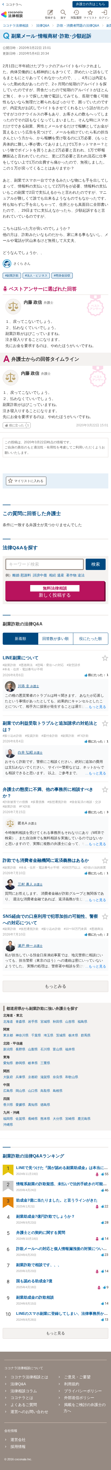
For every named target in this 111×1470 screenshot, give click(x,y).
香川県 (8, 1105)
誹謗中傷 (40, 575)
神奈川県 (22, 1035)
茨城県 (61, 1035)
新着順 (20, 638)
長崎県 (33, 1119)
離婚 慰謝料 (21, 575)
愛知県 (8, 1063)
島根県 (58, 1091)
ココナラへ (14, 4)
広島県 (8, 1091)
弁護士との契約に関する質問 (40, 1232)
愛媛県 (20, 1105)
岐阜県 (33, 1063)
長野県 (20, 1049)
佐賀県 (20, 1119)
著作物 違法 (75, 575)
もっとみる (55, 986)
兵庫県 (20, 1077)
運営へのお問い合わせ (29, 1411)
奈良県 (58, 1077)
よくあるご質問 (24, 1404)
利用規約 (71, 1384)
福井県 (70, 1049)
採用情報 (18, 1446)
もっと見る (55, 1333)
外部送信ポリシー (79, 1397)
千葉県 (36, 1035)
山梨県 (33, 1049)
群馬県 (86, 1035)
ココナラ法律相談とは (29, 1377)
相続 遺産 (56, 575)
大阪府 (8, 1077)
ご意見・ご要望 (77, 1377)
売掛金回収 (63, 275)
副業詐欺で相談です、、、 (38, 1265)
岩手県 (33, 1021)
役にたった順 (90, 638)
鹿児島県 (84, 1119)
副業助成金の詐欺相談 (35, 1297)
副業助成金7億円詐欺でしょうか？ (45, 1216)
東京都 (8, 1035)
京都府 (33, 1077)
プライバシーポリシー (83, 1391)
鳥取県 (45, 1091)
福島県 (82, 1021)
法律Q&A (18, 1384)
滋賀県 (45, 1077)
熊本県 (45, 1119)
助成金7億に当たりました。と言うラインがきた (57, 1200)
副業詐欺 (13, 275)
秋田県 (58, 1021)
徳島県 (45, 1105)
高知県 (33, 1105)
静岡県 (20, 1063)
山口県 (33, 1091)
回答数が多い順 (55, 638)
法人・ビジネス (37, 275)
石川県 (45, 1049)
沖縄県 (8, 1125)
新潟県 (8, 1049)
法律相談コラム (24, 1391)
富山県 (58, 1049)
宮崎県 (70, 1119)
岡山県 (20, 1091)
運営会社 (18, 1439)
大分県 (58, 1119)
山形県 (70, 1021)
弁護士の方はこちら (90, 4)
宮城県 (45, 1021)
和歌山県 (71, 1077)
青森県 (20, 1021)
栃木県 (73, 1035)
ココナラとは (22, 1397)
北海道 (8, 1021)
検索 (95, 564)
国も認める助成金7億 (34, 1281)
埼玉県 (48, 1035)
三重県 (45, 1063)
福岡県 (8, 1119)
